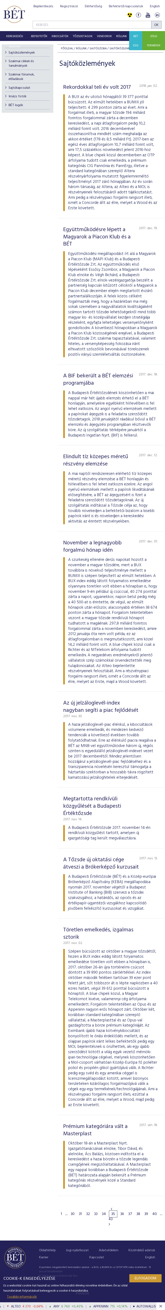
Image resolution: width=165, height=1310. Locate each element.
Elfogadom (145, 1278)
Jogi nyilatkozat (77, 1250)
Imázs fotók (17, 96)
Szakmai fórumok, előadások (22, 77)
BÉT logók (16, 105)
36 (122, 1214)
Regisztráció (69, 6)
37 (130, 1214)
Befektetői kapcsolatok (126, 6)
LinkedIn (157, 15)
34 (104, 1214)
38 (138, 1214)
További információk (22, 1297)
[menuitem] (14, 36)
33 (96, 1214)
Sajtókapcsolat (19, 88)
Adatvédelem (108, 1250)
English (155, 6)
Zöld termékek (153, 41)
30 (73, 1214)
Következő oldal (109, 1224)
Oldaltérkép (47, 1250)
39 (146, 1214)
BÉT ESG (135, 41)
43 (110, 1219)
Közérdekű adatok (141, 1250)
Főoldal (67, 48)
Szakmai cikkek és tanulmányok (21, 64)
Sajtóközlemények (22, 53)
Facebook (138, 15)
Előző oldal (111, 1209)
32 (88, 1214)
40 (154, 1214)
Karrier (43, 1257)
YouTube (148, 15)
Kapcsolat (96, 1257)
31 (80, 1214)
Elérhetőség (93, 6)
